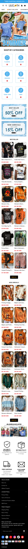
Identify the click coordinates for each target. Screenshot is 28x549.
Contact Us (4, 485)
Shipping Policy (5, 509)
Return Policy (5, 512)
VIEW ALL (14, 277)
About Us (4, 482)
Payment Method (6, 515)
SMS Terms (4, 503)
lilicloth (6, 547)
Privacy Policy (5, 494)
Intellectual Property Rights (8, 500)
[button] (3, 5)
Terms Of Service (6, 497)
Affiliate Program (6, 488)
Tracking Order (5, 518)
